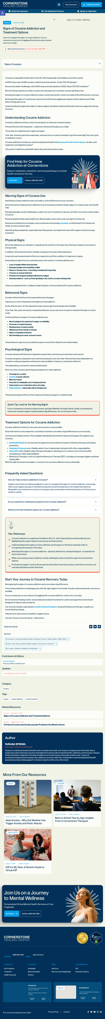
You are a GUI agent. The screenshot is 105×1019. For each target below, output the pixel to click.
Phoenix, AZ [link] (32, 985)
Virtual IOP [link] (13, 451)
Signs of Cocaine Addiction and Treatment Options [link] (27, 716)
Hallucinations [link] (15, 388)
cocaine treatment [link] (32, 699)
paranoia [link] (64, 223)
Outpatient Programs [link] (18, 448)
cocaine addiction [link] (17, 699)
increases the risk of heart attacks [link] (72, 142)
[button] (100, 63)
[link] (2, 13)
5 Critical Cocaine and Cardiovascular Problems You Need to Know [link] (34, 724)
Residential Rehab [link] (16, 443)
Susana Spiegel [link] (15, 744)
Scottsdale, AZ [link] (84, 988)
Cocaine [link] (7, 23)
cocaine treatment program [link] (45, 607)
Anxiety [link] (12, 377)
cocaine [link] (5, 699)
